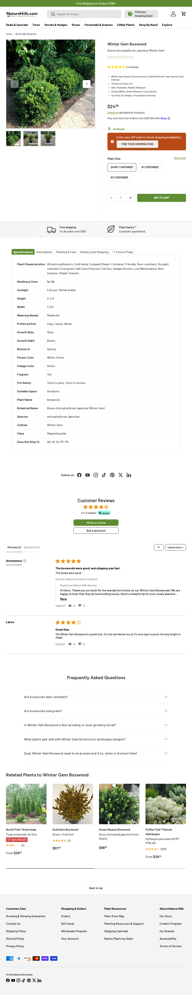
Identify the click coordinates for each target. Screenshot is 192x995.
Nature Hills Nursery (23, 974)
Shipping (112, 112)
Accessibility (168, 938)
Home (9, 34)
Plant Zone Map (114, 916)
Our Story (166, 916)
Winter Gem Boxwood (25, 34)
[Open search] (159, 547)
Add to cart (162, 197)
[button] (141, 14)
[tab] (23, 252)
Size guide (180, 158)
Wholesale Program (74, 931)
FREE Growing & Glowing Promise (111, 3)
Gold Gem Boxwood (65, 829)
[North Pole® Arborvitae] (26, 804)
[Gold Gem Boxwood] (72, 804)
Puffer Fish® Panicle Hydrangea (159, 832)
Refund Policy (15, 938)
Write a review (96, 522)
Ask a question (96, 530)
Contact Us (13, 923)
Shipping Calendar (116, 931)
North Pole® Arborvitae (21, 829)
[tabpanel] (96, 352)
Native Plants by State (118, 938)
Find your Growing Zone (137, 144)
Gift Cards (67, 923)
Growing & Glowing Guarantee (25, 916)
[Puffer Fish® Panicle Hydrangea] (166, 804)
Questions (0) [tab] (31, 547)
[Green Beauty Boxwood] (119, 804)
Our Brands (167, 931)
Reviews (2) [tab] (14, 547)
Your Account (70, 938)
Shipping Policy (16, 931)
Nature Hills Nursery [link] (120, 56)
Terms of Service (171, 946)
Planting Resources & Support (124, 923)
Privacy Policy (15, 946)
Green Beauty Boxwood (114, 829)
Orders (65, 916)
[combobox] (84, 14)
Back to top (96, 888)
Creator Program (171, 923)
